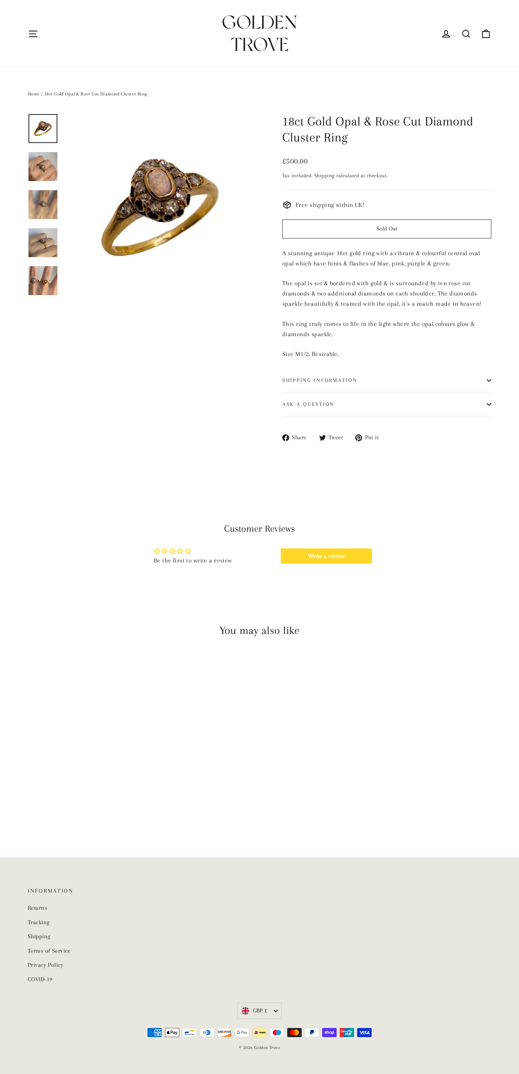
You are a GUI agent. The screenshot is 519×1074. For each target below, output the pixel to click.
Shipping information (319, 380)
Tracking (38, 922)
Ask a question (308, 404)
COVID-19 (40, 979)
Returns (37, 907)
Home (34, 94)
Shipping (324, 175)
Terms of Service (49, 950)
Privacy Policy (45, 964)
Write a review (326, 556)
